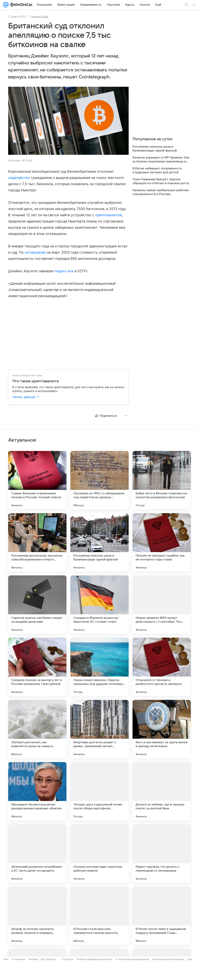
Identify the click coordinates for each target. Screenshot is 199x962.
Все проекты (48, 959)
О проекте (67, 959)
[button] (68, 121)
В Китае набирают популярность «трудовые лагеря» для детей (157, 170)
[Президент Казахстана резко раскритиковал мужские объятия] (37, 791)
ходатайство (19, 178)
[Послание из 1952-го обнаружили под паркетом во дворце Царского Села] (99, 480)
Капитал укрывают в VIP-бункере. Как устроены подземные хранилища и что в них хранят (161, 159)
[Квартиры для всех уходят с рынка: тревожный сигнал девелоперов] (99, 729)
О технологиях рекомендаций (132, 959)
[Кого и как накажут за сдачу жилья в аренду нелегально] (162, 729)
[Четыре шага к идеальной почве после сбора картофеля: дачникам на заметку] (99, 791)
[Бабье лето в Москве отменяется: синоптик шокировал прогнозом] (162, 480)
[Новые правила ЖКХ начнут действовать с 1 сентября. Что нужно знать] (162, 604)
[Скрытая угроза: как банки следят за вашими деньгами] (37, 604)
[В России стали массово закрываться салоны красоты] (99, 916)
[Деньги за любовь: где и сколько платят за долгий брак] (162, 791)
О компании (18, 959)
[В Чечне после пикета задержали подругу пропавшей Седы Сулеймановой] (162, 916)
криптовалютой (108, 215)
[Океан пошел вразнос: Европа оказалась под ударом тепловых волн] (99, 667)
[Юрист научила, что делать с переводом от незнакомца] (162, 853)
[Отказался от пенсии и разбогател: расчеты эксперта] (162, 667)
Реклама (33, 959)
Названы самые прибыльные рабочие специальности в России (161, 192)
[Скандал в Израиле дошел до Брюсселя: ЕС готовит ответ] (99, 604)
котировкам (35, 252)
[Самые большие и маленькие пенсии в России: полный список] (37, 480)
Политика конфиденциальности (94, 959)
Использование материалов (168, 959)
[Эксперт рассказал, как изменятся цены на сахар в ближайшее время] (37, 729)
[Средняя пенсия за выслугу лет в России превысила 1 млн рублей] (37, 667)
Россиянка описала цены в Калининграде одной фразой (155, 148)
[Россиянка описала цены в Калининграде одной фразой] (99, 542)
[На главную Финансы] (20, 4)
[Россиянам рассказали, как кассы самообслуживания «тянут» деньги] (37, 542)
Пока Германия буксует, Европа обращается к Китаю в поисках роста (161, 181)
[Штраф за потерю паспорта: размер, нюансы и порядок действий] (37, 916)
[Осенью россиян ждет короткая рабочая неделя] (99, 853)
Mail (6, 959)
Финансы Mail (39, 16)
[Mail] (6, 4)
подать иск (64, 271)
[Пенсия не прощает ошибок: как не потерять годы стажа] (162, 542)
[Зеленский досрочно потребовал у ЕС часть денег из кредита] (37, 853)
